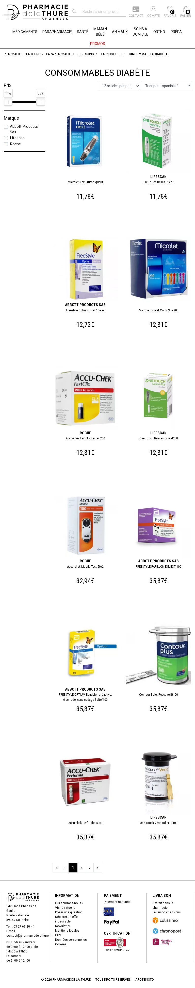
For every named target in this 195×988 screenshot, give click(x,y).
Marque (11, 118)
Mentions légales (67, 930)
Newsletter (62, 926)
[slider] (8, 102)
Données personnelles (71, 940)
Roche (15, 144)
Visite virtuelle (65, 908)
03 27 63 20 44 (23, 926)
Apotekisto (144, 979)
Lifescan (17, 138)
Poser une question (69, 912)
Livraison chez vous (167, 912)
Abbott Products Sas (24, 129)
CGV (58, 935)
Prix (7, 85)
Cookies (61, 944)
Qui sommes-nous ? (69, 903)
